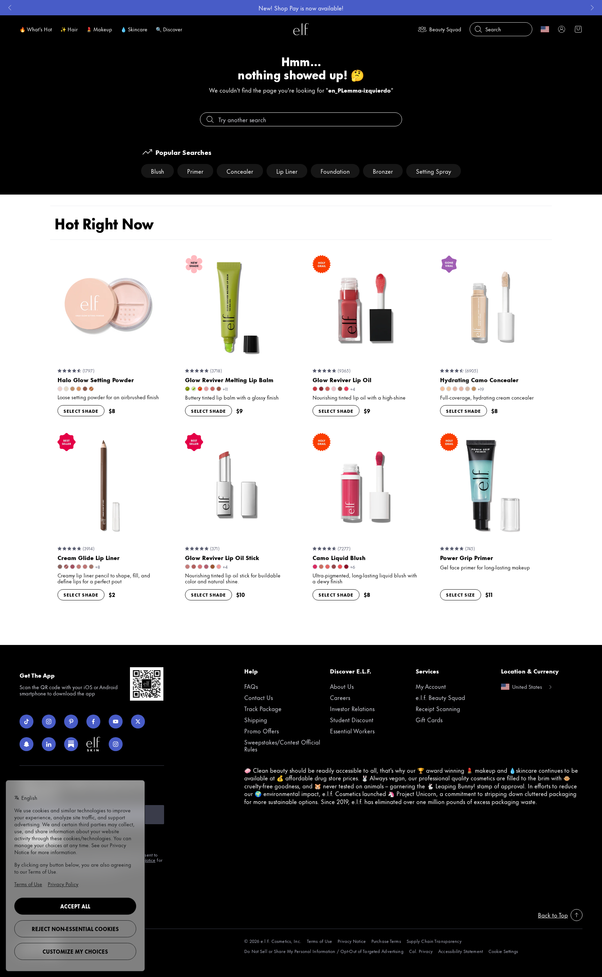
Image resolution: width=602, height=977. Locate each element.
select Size (460, 594)
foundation (335, 170)
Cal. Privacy (421, 951)
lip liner (287, 170)
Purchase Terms (386, 941)
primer (195, 170)
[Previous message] (10, 7)
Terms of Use (319, 941)
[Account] (561, 29)
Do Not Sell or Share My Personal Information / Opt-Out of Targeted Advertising (323, 951)
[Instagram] (49, 721)
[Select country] (545, 29)
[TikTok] (26, 721)
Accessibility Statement (460, 951)
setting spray (433, 170)
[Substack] (71, 744)
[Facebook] (93, 721)
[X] (138, 721)
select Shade (81, 410)
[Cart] (578, 29)
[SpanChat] (26, 744)
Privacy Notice (352, 941)
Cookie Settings (503, 951)
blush (157, 170)
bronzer (383, 170)
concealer (239, 170)
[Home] (301, 29)
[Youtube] (116, 721)
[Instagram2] (116, 744)
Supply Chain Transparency (434, 941)
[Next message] (592, 7)
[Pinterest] (71, 721)
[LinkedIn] (49, 744)
